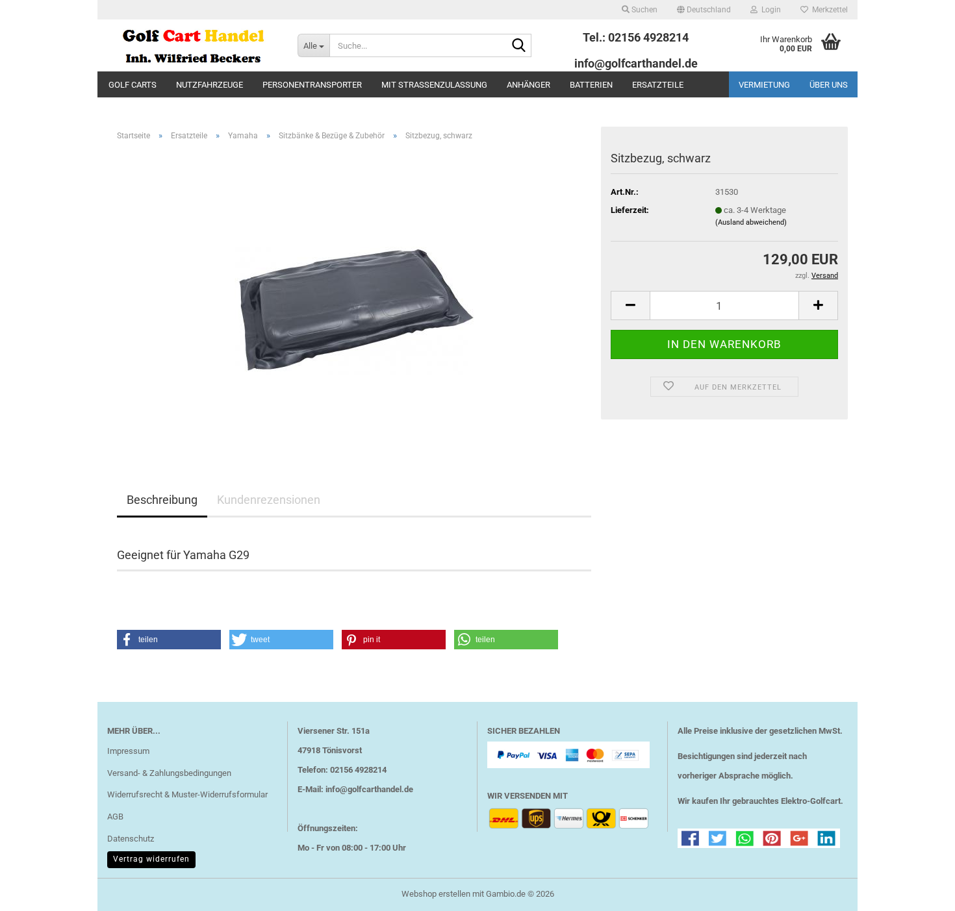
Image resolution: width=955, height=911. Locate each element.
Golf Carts (132, 85)
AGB (115, 816)
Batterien (591, 85)
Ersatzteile (657, 85)
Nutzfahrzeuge (209, 85)
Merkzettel (828, 9)
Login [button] (769, 9)
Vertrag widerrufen (151, 859)
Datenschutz (130, 838)
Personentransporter (312, 85)
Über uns (828, 85)
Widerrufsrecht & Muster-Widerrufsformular (187, 794)
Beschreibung (162, 499)
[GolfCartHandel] (192, 45)
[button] (704, 9)
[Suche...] (519, 46)
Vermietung (764, 85)
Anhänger (528, 85)
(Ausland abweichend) (751, 222)
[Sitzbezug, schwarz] (354, 297)
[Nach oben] (919, 891)
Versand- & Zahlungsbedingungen (169, 773)
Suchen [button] (643, 9)
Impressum (128, 751)
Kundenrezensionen (268, 499)
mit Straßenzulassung (434, 85)
